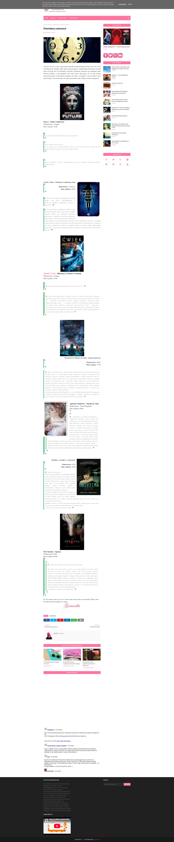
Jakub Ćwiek (50, 273)
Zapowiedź (56, 24)
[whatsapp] (120, 159)
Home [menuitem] (46, 18)
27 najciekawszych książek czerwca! (51, 663)
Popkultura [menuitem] (62, 18)
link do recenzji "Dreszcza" (74, 286)
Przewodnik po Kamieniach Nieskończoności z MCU (120, 92)
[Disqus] (72, 700)
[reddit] (127, 159)
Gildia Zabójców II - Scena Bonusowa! (116, 47)
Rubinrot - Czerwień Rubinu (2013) (120, 76)
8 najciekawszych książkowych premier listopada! (89, 663)
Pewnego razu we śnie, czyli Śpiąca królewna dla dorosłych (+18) (121, 125)
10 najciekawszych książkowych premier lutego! (71, 663)
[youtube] (127, 164)
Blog (82, 839)
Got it (130, 4)
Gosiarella (48, 32)
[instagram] (120, 164)
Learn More (122, 4)
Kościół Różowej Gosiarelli (119, 116)
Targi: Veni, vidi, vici (117, 83)
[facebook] (106, 159)
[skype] (113, 164)
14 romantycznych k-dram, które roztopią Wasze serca (120, 100)
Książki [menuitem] (53, 18)
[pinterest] (106, 164)
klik (57, 200)
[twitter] (113, 159)
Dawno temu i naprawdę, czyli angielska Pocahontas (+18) (121, 68)
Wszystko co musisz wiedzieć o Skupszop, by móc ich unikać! (121, 108)
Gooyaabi (96, 839)
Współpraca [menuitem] (73, 18)
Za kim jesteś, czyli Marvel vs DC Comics (120, 142)
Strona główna (48, 24)
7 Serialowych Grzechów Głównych (119, 134)
